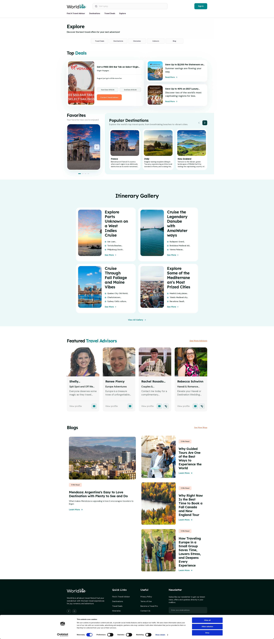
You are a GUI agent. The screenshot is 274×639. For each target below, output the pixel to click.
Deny (207, 633)
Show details (160, 635)
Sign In (200, 6)
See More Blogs (200, 427)
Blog (174, 41)
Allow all (207, 620)
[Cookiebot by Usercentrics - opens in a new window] (62, 634)
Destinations (118, 41)
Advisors (155, 41)
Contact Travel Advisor (109, 97)
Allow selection (207, 626)
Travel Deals (99, 41)
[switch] (110, 634)
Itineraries (137, 41)
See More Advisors (198, 340)
